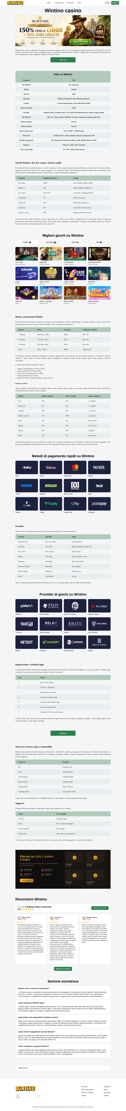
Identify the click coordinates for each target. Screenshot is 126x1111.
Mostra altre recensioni (63, 968)
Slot (98, 242)
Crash (74, 242)
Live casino (49, 242)
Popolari (25, 242)
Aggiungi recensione (100, 908)
